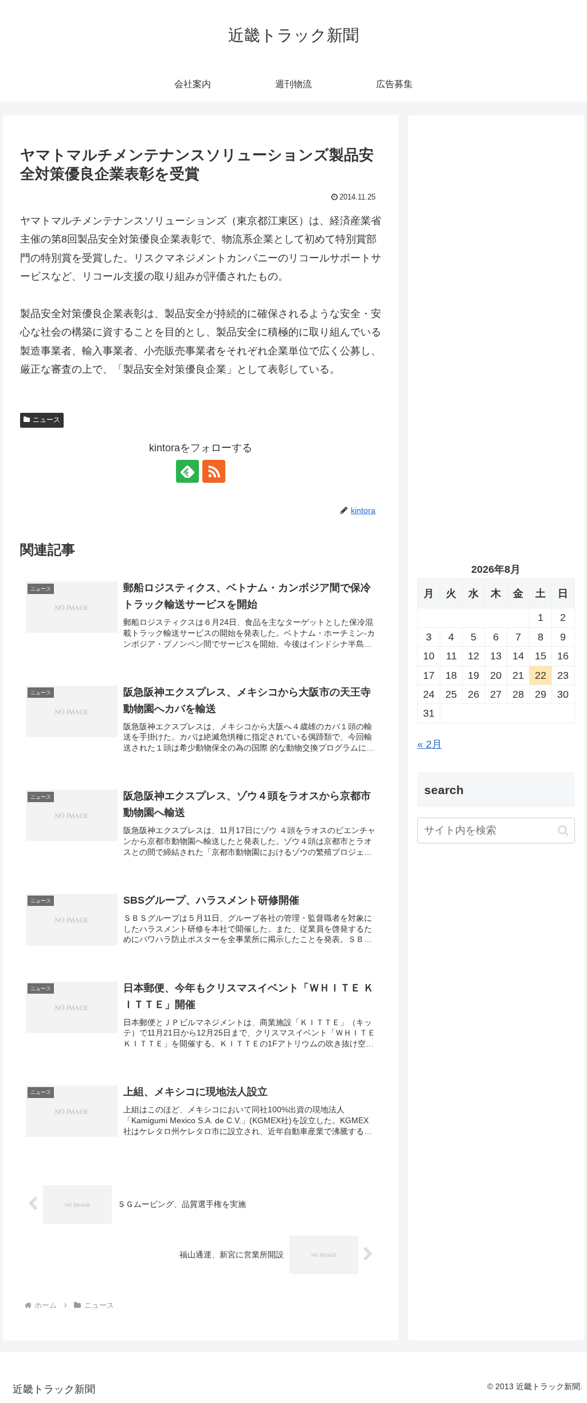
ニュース (46, 420)
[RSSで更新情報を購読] (213, 471)
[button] (563, 830)
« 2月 (429, 744)
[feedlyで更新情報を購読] (187, 471)
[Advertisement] (495, 233)
